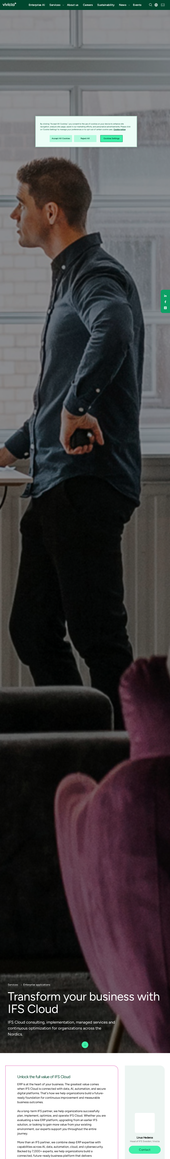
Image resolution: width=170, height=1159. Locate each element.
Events (137, 4)
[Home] (9, 4)
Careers (88, 4)
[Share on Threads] (165, 307)
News (122, 4)
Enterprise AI (37, 4)
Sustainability (105, 4)
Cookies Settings (112, 138)
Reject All (85, 138)
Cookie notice (120, 129)
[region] (86, 131)
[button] (56, 5)
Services (54, 4)
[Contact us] (163, 4)
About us (72, 4)
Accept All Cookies (61, 138)
